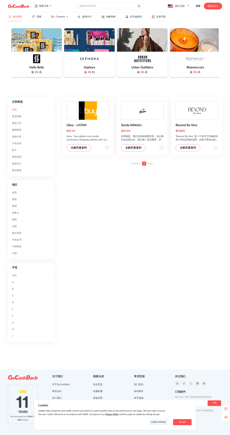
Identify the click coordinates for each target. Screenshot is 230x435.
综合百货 (98, 384)
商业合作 (57, 391)
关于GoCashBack (61, 384)
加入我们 (57, 398)
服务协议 (209, 410)
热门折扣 (138, 384)
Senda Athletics (131, 125)
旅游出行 (87, 17)
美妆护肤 (98, 398)
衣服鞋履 (98, 391)
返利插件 (138, 391)
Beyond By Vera (186, 125)
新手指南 (138, 398)
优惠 (39, 17)
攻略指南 (111, 17)
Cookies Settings (158, 422)
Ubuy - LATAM (77, 125)
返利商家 (17, 17)
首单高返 (161, 17)
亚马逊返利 (136, 17)
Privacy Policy (112, 414)
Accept (182, 422)
